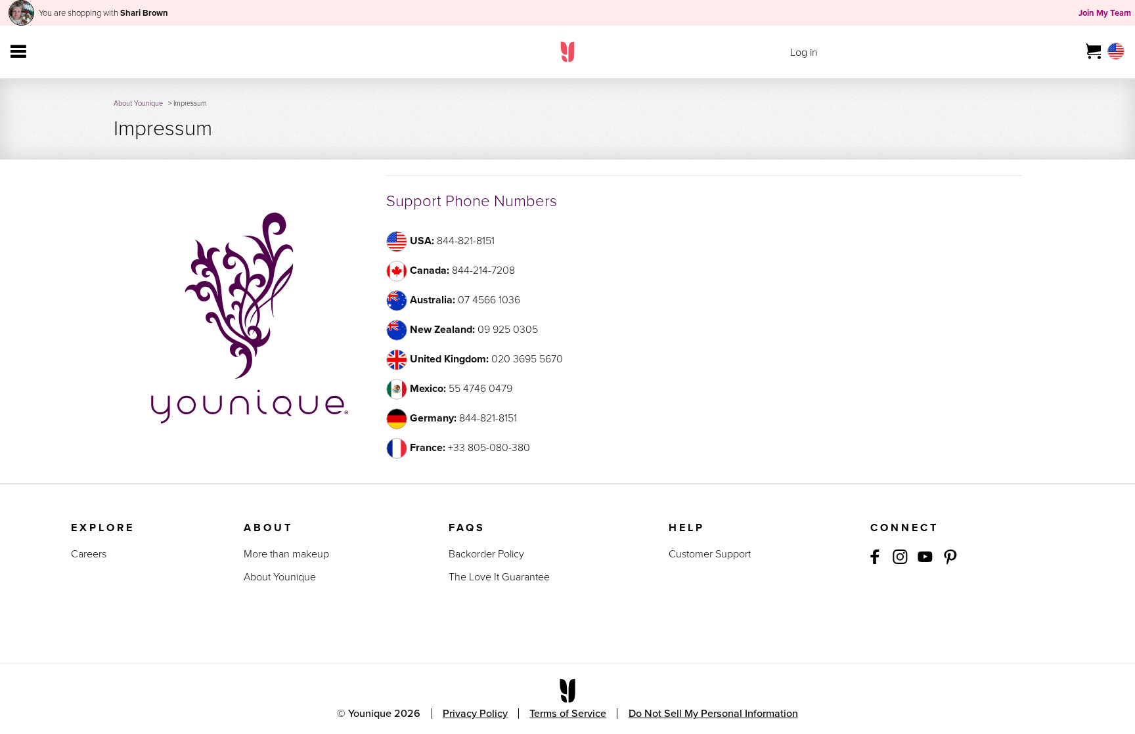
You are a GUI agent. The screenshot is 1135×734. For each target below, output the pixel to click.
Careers (88, 553)
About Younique (138, 103)
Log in (804, 52)
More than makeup (286, 553)
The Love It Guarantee (499, 576)
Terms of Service (567, 713)
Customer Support (710, 553)
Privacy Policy (475, 713)
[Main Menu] (18, 52)
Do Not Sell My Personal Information (713, 713)
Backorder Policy (486, 553)
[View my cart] (1094, 52)
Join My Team (1105, 13)
